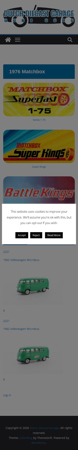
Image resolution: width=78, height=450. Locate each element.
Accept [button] (22, 235)
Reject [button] (36, 235)
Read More (53, 235)
